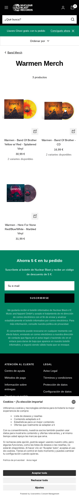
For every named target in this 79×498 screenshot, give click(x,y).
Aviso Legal (50, 370)
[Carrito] (72, 7)
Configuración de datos (57, 391)
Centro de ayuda (15, 370)
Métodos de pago (15, 377)
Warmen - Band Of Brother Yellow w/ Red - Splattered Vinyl (20, 144)
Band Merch (14, 52)
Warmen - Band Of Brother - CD (59, 142)
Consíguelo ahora (60, 30)
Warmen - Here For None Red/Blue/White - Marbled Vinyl (20, 229)
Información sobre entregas (16, 387)
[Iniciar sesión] (63, 7)
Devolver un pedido (16, 396)
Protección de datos (55, 384)
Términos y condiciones (57, 377)
